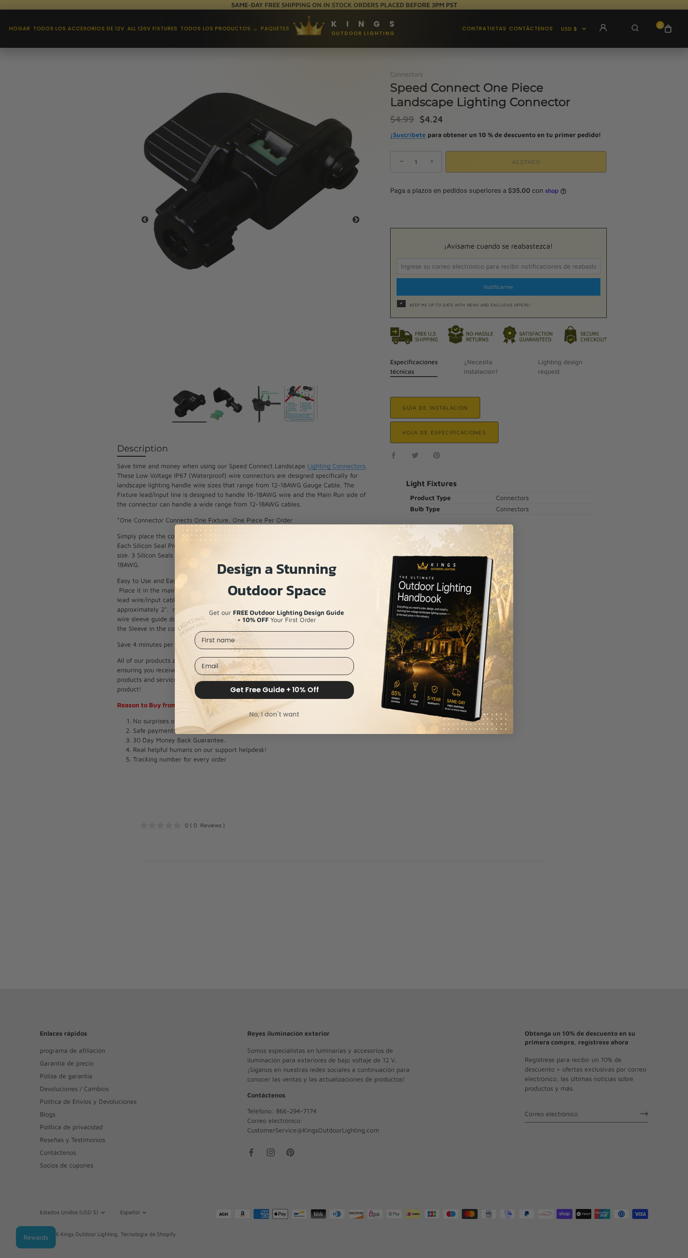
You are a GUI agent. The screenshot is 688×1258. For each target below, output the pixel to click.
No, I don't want (274, 714)
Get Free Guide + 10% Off (274, 690)
